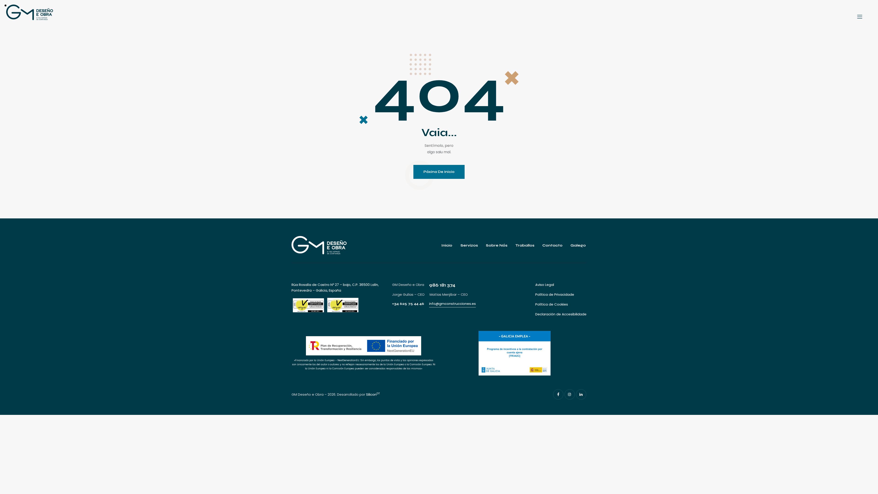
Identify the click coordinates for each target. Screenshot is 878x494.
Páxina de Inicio (439, 172)
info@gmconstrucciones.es (452, 303)
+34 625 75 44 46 (408, 304)
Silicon (373, 394)
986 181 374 (442, 285)
